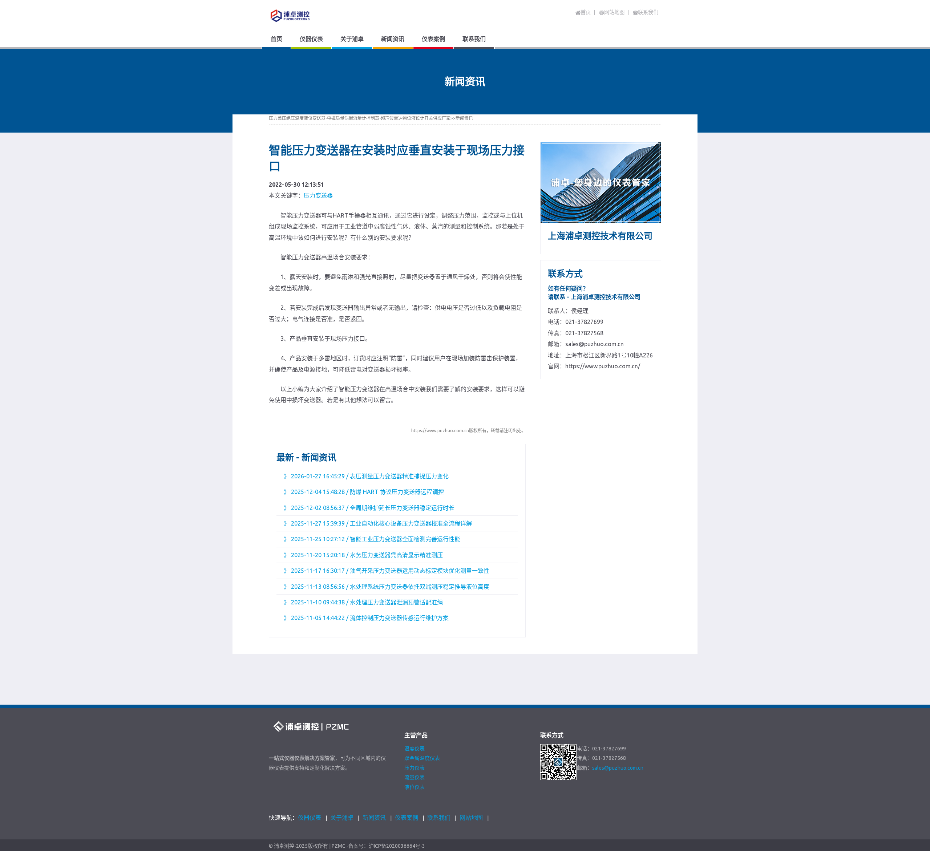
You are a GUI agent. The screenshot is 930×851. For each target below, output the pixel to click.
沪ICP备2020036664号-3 (397, 846)
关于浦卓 (341, 817)
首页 (586, 12)
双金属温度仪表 (422, 758)
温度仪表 (414, 748)
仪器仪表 (309, 817)
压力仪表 (414, 768)
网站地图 (471, 817)
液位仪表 (414, 787)
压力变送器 (318, 195)
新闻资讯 (464, 118)
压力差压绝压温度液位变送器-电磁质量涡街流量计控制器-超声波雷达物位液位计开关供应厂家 (359, 118)
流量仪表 (414, 777)
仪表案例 (406, 817)
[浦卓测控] (318, 15)
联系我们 (438, 817)
